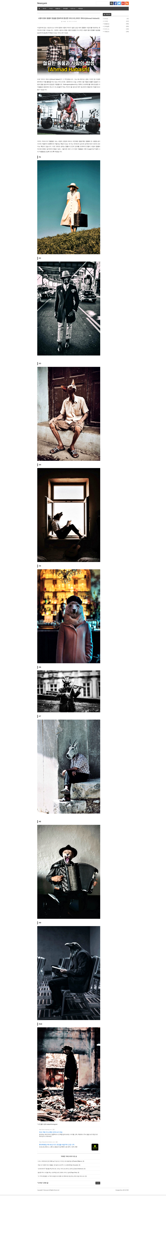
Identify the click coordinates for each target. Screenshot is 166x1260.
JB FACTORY (125, 1190)
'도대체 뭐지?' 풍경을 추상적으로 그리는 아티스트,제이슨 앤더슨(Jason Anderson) (60, 1168)
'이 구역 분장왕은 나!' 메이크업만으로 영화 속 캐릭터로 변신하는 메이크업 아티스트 (61, 1176)
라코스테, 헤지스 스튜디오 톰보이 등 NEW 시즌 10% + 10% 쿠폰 (58, 1147)
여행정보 (80, 8)
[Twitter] (119, 3)
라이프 (44, 8)
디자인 (51, 8)
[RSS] (127, 3)
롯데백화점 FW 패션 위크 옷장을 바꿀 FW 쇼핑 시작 (56, 1144)
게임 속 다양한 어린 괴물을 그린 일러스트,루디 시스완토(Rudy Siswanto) (58, 1165)
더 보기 (97, 1183)
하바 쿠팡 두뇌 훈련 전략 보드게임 (50, 1132)
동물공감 (57, 8)
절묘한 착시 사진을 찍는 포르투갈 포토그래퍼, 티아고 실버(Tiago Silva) (57, 1172)
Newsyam (42, 3)
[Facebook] (115, 3)
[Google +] (123, 3)
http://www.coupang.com (45, 1129)
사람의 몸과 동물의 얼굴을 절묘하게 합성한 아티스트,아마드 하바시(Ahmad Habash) (68, 18)
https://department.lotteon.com (47, 1142)
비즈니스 (73, 8)
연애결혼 (65, 8)
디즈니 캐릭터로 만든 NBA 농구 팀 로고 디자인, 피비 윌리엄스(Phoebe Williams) (60, 1161)
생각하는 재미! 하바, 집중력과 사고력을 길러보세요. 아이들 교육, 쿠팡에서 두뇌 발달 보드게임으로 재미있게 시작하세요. (68, 1135)
